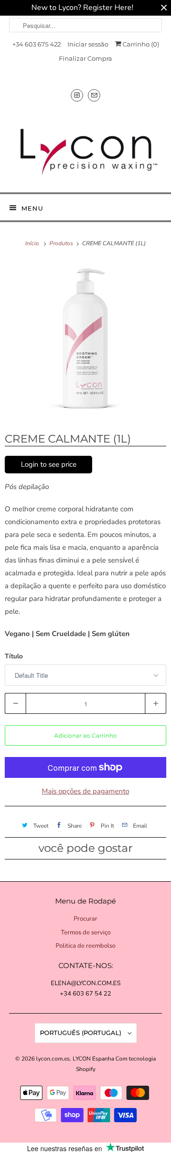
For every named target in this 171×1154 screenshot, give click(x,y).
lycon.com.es (53, 1058)
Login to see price (48, 464)
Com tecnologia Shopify (116, 1064)
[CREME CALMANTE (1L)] (85, 339)
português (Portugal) (81, 1032)
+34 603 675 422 (36, 44)
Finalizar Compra (85, 58)
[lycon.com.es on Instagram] (77, 95)
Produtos (62, 243)
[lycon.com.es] (85, 148)
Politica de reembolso (85, 946)
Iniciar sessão (87, 44)
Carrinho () (140, 44)
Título (14, 656)
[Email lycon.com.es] (94, 95)
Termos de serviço (86, 932)
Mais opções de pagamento (85, 791)
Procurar (85, 918)
